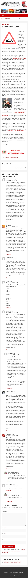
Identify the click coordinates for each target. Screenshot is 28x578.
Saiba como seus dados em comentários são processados (13, 551)
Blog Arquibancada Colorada (12, 562)
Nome (4, 528)
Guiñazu (16, 157)
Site (3, 539)
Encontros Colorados (20, 168)
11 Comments (22, 29)
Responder (8, 222)
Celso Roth (7, 157)
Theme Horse (16, 574)
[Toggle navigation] (3, 15)
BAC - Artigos (5, 24)
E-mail (4, 534)
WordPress (18, 575)
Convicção (12, 157)
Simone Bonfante (14, 29)
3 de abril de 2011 (6, 29)
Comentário (5, 511)
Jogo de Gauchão (7, 163)
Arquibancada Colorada (17, 572)
